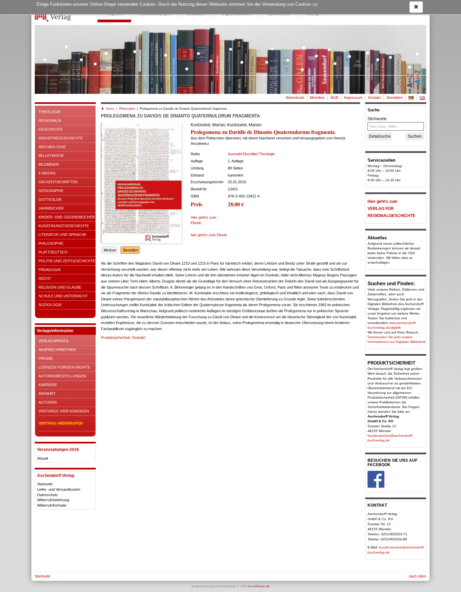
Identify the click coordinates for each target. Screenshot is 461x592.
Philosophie (50, 243)
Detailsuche (380, 136)
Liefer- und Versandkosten (58, 489)
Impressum (353, 98)
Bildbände (48, 164)
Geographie (50, 191)
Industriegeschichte (60, 138)
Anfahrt (47, 394)
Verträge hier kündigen (63, 411)
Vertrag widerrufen (60, 423)
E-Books (46, 173)
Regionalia (49, 120)
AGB (334, 98)
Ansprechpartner (57, 350)
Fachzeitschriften (58, 182)
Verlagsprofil (53, 341)
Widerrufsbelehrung (53, 500)
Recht (44, 278)
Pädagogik (49, 270)
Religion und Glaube (59, 287)
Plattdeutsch (52, 252)
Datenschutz (47, 495)
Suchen (415, 136)
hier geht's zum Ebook (209, 235)
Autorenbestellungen (62, 376)
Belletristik (51, 156)
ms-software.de (259, 586)
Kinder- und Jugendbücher (66, 217)
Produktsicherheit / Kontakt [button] (123, 337)
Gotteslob (49, 199)
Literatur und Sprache (62, 235)
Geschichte (50, 129)
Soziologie (50, 305)
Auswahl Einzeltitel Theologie (251, 154)
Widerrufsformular (51, 505)
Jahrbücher (51, 208)
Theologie (49, 112)
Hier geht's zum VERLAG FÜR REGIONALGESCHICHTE (391, 208)
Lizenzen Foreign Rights (64, 367)
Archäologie (52, 147)
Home (110, 108)
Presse (45, 358)
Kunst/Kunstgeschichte (63, 226)
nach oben (417, 576)
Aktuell (42, 458)
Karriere (47, 385)
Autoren (47, 402)
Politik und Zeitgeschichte (66, 261)
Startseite (45, 484)
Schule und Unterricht (63, 296)
